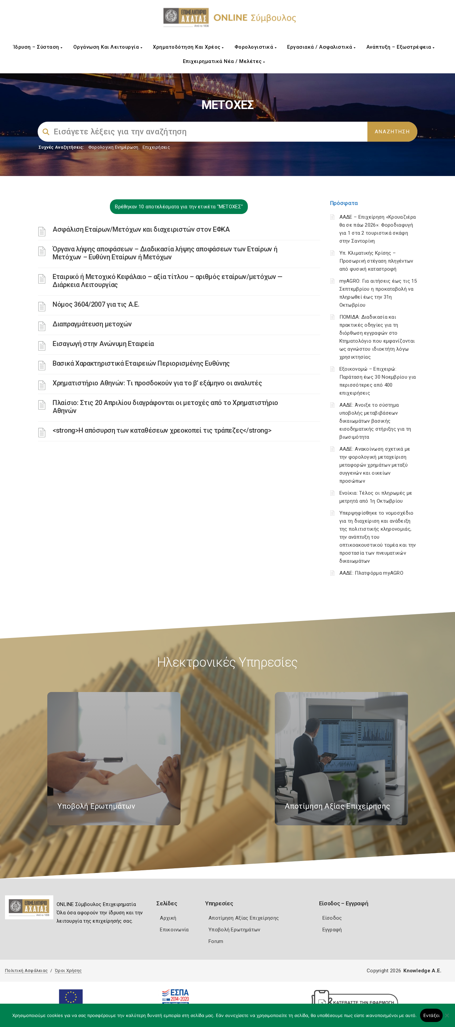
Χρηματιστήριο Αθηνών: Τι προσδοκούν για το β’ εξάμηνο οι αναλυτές (157, 383)
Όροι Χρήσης (68, 970)
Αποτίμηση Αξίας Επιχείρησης (244, 918)
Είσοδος (332, 918)
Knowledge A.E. (422, 971)
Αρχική (168, 918)
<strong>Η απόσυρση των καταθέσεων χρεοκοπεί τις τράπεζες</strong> (162, 430)
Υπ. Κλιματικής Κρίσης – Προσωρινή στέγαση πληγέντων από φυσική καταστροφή (376, 261)
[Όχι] (446, 1018)
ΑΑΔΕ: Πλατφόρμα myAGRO (371, 573)
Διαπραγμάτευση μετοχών (92, 324)
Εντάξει (431, 1015)
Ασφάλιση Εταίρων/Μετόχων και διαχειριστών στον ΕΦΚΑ (141, 229)
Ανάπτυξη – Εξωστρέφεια (399, 47)
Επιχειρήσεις (156, 147)
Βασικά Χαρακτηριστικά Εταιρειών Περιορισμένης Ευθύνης (141, 363)
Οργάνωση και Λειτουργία (107, 47)
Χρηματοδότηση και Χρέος (187, 47)
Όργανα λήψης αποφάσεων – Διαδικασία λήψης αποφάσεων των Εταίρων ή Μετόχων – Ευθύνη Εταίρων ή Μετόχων (165, 253)
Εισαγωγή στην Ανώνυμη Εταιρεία (103, 344)
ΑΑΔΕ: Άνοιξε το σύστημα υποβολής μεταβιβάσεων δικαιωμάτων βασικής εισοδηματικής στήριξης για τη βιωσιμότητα (375, 421)
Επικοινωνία (174, 930)
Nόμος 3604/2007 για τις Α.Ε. (96, 304)
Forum (216, 941)
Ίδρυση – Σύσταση (37, 47)
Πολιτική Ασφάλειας (26, 970)
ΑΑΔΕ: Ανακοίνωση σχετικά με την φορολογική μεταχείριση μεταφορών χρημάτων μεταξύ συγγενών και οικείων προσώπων (374, 465)
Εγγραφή (332, 930)
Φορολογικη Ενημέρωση (113, 147)
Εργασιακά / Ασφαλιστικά (320, 47)
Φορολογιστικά (254, 47)
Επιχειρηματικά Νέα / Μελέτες (223, 61)
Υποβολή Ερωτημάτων (234, 930)
